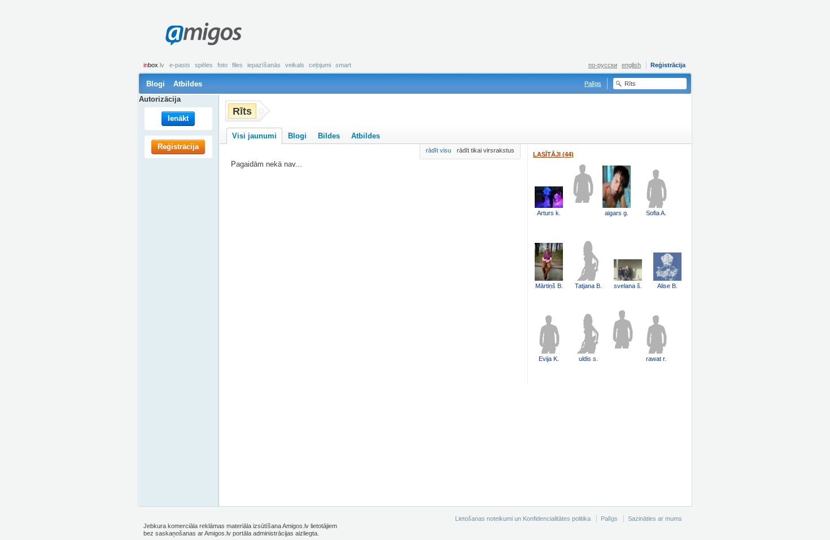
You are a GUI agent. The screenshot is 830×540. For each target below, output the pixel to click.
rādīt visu (438, 150)
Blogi (155, 84)
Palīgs (592, 83)
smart (343, 65)
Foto (222, 65)
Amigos (203, 34)
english (631, 65)
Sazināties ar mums (655, 518)
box (153, 65)
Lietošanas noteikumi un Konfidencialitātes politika (523, 518)
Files (237, 65)
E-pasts (179, 65)
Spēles (204, 65)
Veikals (294, 65)
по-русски (602, 65)
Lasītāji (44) (553, 154)
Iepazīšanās (264, 65)
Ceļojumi (320, 65)
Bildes (329, 136)
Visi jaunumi (254, 136)
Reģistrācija (667, 65)
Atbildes (187, 84)
